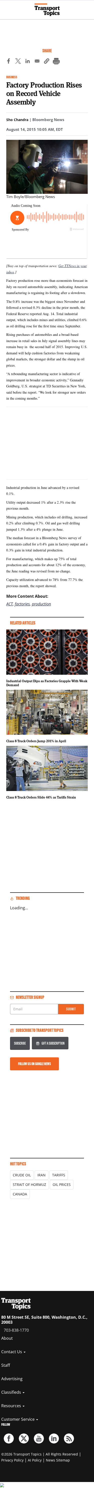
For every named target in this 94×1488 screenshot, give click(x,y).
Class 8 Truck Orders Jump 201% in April (36, 740)
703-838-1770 (16, 1330)
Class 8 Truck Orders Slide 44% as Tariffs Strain (41, 797)
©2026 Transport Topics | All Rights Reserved (39, 1454)
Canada (20, 1194)
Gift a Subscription (53, 1043)
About (7, 1338)
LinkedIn (54, 1438)
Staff (5, 1365)
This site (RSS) (69, 1438)
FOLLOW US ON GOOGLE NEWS (34, 1063)
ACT (9, 604)
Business (11, 77)
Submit (71, 1009)
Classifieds (11, 1392)
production (41, 604)
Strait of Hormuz (29, 1184)
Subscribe (20, 1043)
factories (22, 604)
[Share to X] (18, 61)
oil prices (62, 1184)
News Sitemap (58, 1460)
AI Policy (35, 1460)
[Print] (56, 61)
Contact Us (12, 1351)
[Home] (47, 10)
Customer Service (18, 1419)
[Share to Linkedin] (27, 61)
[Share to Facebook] (8, 61)
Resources (11, 1405)
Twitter (24, 1438)
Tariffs (58, 1175)
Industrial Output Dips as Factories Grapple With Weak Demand (46, 682)
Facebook (9, 1438)
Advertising (12, 1378)
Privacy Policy (12, 1460)
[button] (46, 61)
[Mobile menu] (6, 7)
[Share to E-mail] (37, 61)
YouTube (39, 1438)
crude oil (22, 1175)
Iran (41, 1175)
